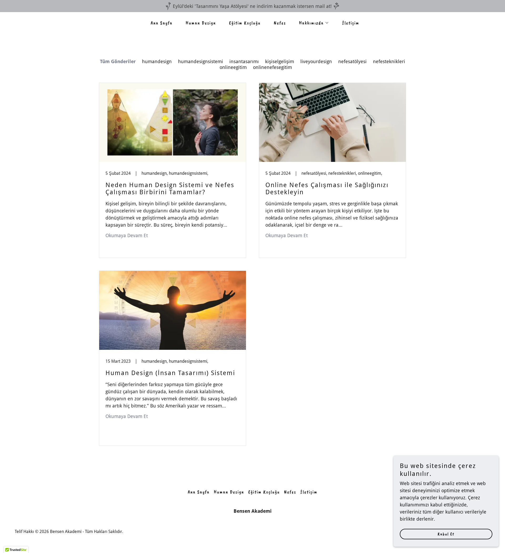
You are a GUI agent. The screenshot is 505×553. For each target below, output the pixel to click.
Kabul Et (446, 534)
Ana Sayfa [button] (199, 492)
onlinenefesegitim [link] (272, 67)
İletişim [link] (350, 23)
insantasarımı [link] (244, 61)
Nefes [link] (280, 23)
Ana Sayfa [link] (162, 23)
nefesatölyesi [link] (352, 61)
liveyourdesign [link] (316, 61)
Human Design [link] (201, 23)
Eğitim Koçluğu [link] (245, 23)
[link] (172, 170)
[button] (311, 23)
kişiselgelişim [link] (279, 61)
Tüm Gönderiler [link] (118, 61)
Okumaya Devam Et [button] (126, 235)
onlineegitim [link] (233, 67)
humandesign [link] (157, 61)
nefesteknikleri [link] (389, 61)
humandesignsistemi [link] (200, 61)
